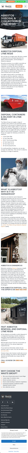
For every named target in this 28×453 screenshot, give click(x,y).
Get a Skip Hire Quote (6, 417)
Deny (14, 444)
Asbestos (14, 268)
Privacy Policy (16, 451)
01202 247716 (11, 1)
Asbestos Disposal (5, 422)
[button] (26, 430)
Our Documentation (6, 412)
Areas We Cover (5, 405)
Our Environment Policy (6, 410)
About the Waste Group (7, 408)
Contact (3, 424)
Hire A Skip (19, 6)
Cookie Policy (10, 451)
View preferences (14, 448)
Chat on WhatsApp (20, 1)
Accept (14, 441)
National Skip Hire (5, 420)
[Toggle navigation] (25, 6)
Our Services (4, 414)
